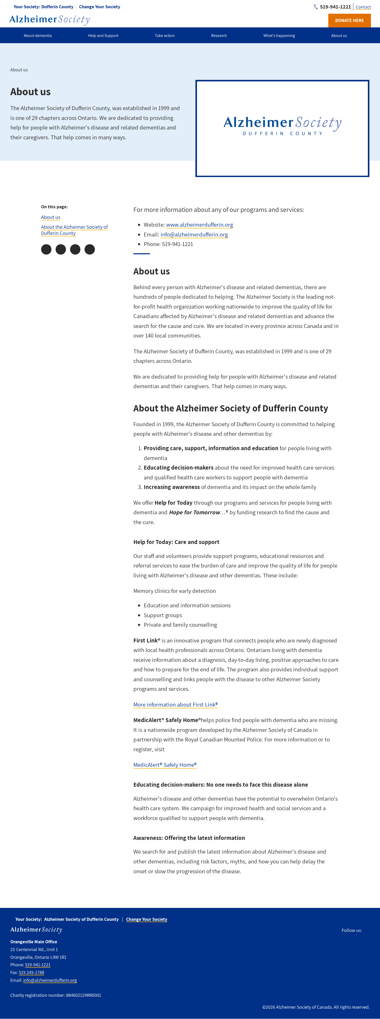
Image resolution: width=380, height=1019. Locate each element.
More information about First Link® (175, 704)
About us (50, 216)
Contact (363, 7)
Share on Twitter (61, 249)
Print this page (90, 249)
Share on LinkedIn (75, 249)
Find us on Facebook (368, 930)
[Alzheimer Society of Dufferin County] (49, 20)
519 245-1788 (31, 972)
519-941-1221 (37, 965)
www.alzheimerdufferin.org (199, 224)
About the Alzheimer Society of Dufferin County (74, 229)
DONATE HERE (349, 20)
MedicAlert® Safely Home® (165, 765)
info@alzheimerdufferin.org (194, 234)
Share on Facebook (46, 249)
